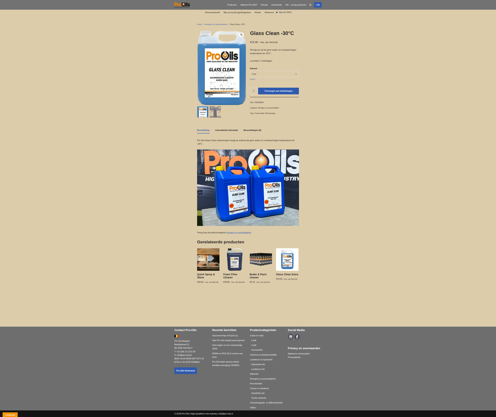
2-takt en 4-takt (256, 336)
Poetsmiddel (259, 113)
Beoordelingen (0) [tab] (252, 130)
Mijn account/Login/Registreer (237, 12)
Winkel (258, 12)
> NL (318, 5)
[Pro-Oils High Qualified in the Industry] (182, 4)
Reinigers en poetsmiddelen (216, 24)
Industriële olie (258, 393)
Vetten (253, 408)
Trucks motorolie (258, 398)
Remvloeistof (256, 384)
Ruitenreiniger (270, 113)
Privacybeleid (294, 357)
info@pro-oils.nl (226, 414)
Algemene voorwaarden (299, 354)
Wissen (252, 79)
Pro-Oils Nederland (185, 371)
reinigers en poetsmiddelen (238, 232)
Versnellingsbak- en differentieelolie (266, 403)
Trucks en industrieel (259, 388)
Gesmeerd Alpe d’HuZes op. (225, 336)
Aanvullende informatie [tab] (226, 130)
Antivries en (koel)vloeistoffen (263, 355)
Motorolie (254, 374)
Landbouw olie (258, 369)
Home (199, 24)
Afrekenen (269, 12)
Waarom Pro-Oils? (249, 5)
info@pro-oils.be (184, 355)
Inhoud (253, 68)
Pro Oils (185, 414)
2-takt (253, 340)
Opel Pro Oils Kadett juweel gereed (228, 340)
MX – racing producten (296, 5)
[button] (241, 34)
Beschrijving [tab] (203, 130)
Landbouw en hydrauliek (261, 360)
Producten (232, 5)
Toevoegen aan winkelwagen (278, 91)
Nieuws (264, 5)
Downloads (277, 5)
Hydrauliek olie (258, 364)
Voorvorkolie (257, 350)
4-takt (253, 345)
